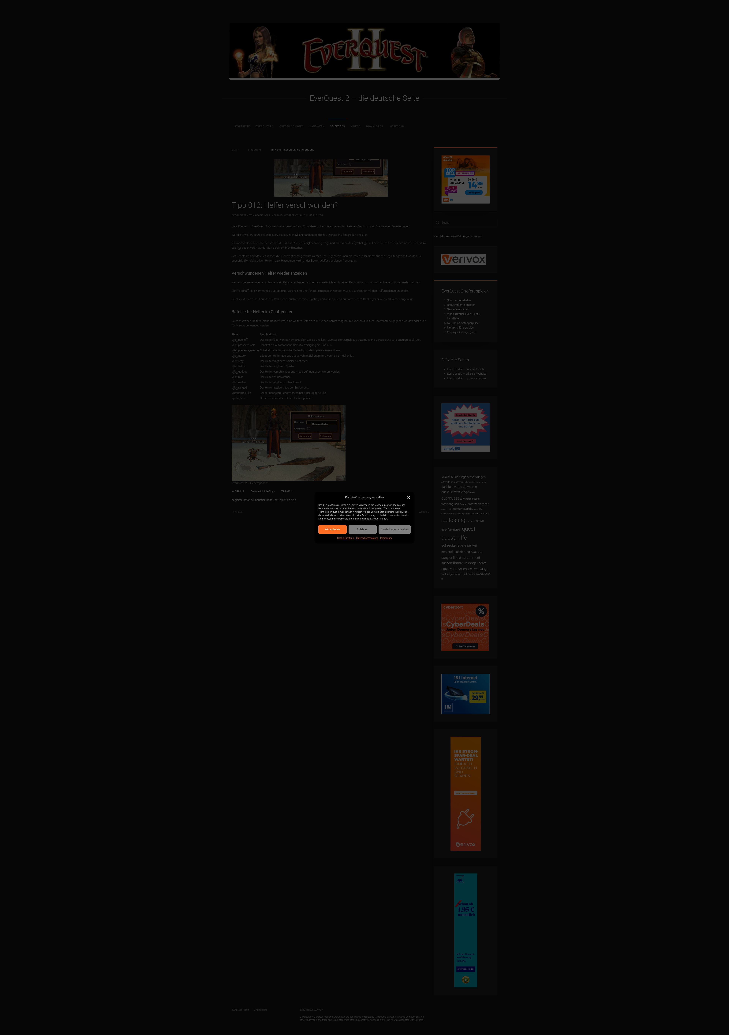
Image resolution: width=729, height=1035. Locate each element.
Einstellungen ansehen (395, 529)
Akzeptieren (332, 529)
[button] (409, 497)
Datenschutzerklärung (367, 538)
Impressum (386, 538)
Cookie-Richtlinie (345, 538)
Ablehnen (362, 529)
